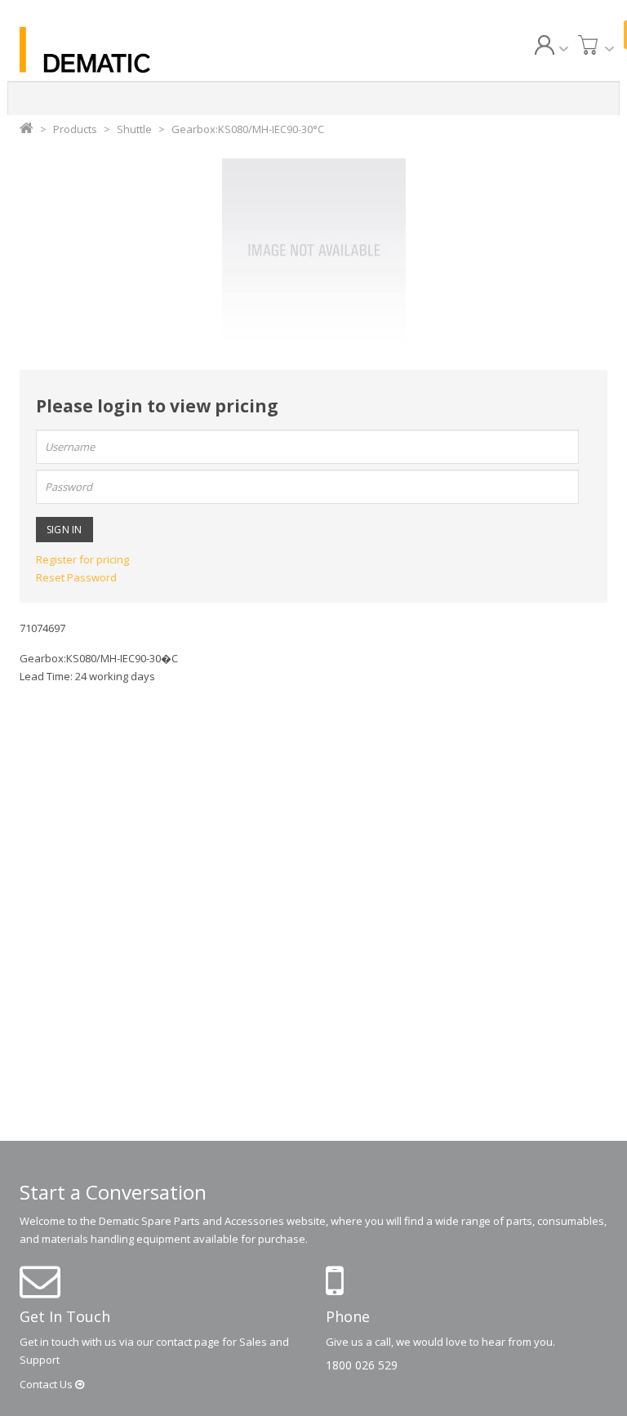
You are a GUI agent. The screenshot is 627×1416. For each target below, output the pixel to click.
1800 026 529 (362, 1365)
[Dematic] (109, 50)
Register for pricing (82, 559)
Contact (47, 1384)
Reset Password (76, 577)
